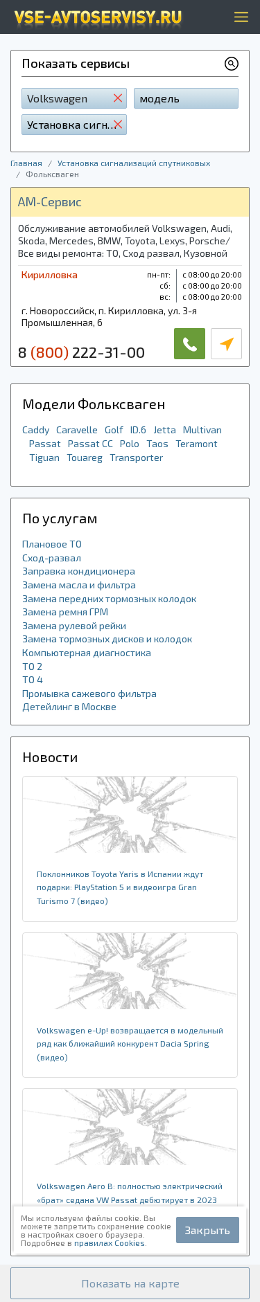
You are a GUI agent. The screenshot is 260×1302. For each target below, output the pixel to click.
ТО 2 (32, 666)
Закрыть (207, 1229)
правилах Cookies (109, 1242)
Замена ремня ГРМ (65, 611)
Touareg (85, 457)
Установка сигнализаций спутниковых (134, 163)
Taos (157, 443)
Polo (129, 443)
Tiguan (44, 457)
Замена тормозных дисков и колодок (107, 638)
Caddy (35, 429)
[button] (130, 1283)
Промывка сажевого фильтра (89, 693)
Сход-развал (51, 557)
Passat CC (90, 443)
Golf (114, 429)
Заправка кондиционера (78, 571)
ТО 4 (32, 679)
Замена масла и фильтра (79, 584)
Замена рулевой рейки (74, 625)
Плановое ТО (52, 544)
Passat (45, 443)
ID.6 (138, 429)
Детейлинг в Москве (69, 706)
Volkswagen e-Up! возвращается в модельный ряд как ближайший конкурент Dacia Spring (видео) (130, 1043)
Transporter (136, 457)
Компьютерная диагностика (86, 652)
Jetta (164, 429)
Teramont (196, 443)
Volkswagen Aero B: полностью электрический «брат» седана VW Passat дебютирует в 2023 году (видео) (130, 1199)
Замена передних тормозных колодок (109, 598)
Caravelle (77, 429)
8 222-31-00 (81, 351)
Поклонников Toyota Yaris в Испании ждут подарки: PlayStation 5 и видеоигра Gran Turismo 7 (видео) (120, 887)
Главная (26, 163)
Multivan (202, 429)
